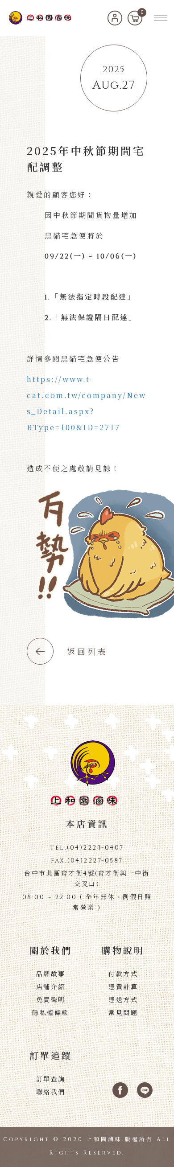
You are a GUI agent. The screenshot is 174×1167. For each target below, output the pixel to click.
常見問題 (123, 1013)
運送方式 (123, 1000)
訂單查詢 (51, 1079)
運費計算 (123, 987)
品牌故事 (51, 974)
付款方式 (123, 974)
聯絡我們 (51, 1092)
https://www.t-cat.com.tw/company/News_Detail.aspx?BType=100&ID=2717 (86, 403)
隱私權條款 (50, 1013)
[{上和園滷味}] (40, 18)
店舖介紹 (51, 987)
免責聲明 (51, 1000)
